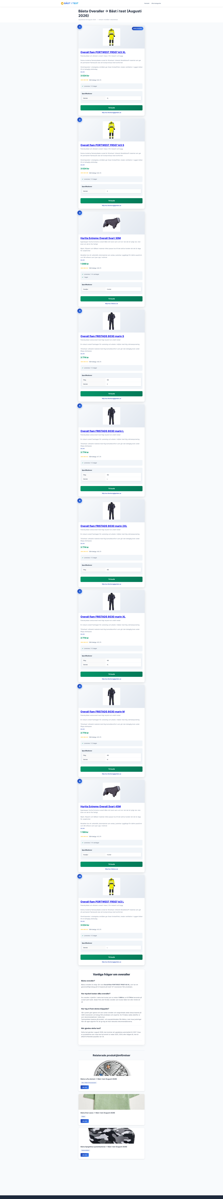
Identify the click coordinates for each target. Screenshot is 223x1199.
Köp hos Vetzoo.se (111, 303)
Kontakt (146, 3)
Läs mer (82, 71)
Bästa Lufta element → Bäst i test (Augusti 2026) (99, 1079)
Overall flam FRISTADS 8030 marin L (102, 431)
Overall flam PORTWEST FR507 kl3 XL (103, 52)
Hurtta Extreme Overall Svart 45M (100, 806)
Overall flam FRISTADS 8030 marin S (102, 336)
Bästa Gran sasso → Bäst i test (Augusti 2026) (98, 1113)
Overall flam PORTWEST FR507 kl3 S (102, 145)
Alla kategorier (156, 3)
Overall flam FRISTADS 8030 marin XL (103, 616)
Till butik (111, 108)
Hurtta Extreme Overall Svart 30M (100, 238)
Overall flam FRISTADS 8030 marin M (102, 711)
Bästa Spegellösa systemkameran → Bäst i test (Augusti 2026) (104, 1147)
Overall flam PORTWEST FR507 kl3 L (102, 901)
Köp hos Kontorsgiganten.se (111, 112)
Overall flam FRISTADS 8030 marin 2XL (103, 526)
